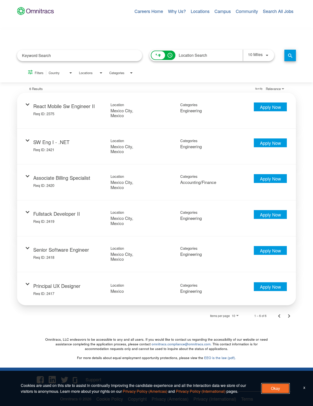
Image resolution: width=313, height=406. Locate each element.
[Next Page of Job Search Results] (289, 316)
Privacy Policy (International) (200, 391)
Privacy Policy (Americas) (145, 391)
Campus (222, 11)
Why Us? (177, 11)
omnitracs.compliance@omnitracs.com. (182, 344)
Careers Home (148, 11)
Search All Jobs (278, 11)
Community (247, 11)
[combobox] (79, 55)
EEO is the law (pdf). (220, 357)
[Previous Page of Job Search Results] (279, 316)
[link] (156, 111)
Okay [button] (275, 388)
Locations (200, 11)
